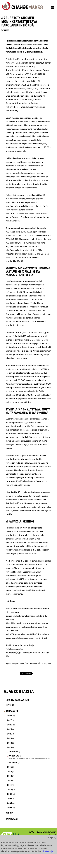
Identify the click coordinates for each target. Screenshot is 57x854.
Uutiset (10, 705)
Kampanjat (12, 818)
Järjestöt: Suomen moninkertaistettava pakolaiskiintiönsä (29, 759)
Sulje (50, 837)
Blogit (9, 813)
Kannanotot (12, 711)
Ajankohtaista (19, 691)
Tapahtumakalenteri (17, 699)
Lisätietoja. (48, 851)
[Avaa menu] (53, 8)
